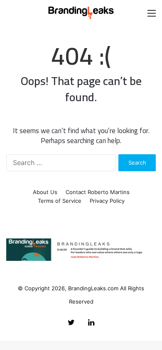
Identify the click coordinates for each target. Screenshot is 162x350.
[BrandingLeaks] (81, 13)
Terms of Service (59, 200)
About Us (45, 192)
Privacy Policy (107, 200)
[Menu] (151, 16)
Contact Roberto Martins (98, 192)
